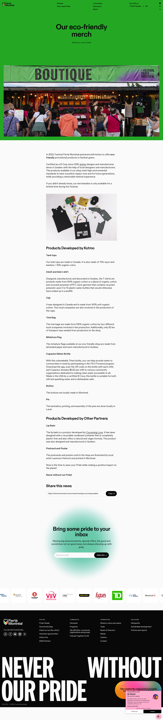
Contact (103, 641)
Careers (103, 637)
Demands (74, 623)
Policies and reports (139, 630)
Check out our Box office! (49, 630)
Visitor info (43, 637)
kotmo (83, 164)
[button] (60, 3)
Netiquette (135, 623)
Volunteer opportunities (48, 634)
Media (102, 634)
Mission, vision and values (110, 623)
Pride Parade (44, 623)
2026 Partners (45, 641)
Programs (74, 626)
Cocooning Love (94, 432)
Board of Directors (107, 630)
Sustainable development (141, 626)
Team (102, 626)
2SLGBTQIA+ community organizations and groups (80, 631)
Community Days (46, 626)
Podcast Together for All (79, 636)
